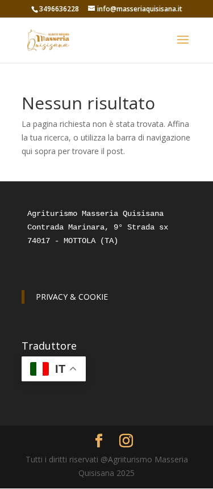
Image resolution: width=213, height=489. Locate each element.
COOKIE (93, 296)
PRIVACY (52, 296)
